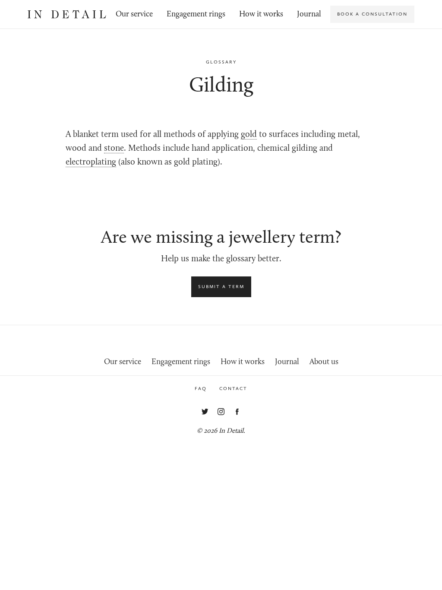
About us (323, 362)
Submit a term (221, 286)
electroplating (91, 162)
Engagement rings (196, 14)
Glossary (221, 62)
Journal (309, 14)
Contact (233, 388)
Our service (134, 14)
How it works (261, 14)
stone (114, 148)
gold (249, 134)
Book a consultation (372, 14)
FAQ (201, 388)
